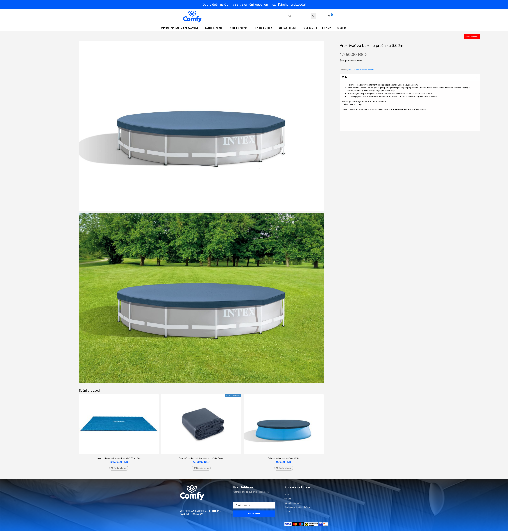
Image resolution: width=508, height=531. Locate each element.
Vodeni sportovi (239, 28)
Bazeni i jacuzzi (214, 28)
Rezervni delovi (287, 28)
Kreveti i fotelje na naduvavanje (179, 28)
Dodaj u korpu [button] (120, 468)
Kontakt (327, 28)
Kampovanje (310, 28)
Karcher (341, 28)
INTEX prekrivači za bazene (362, 69)
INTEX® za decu (263, 28)
